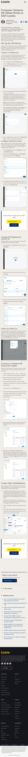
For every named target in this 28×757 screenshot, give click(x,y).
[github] (7, 663)
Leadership (17, 711)
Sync (16, 677)
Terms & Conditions (4, 744)
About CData (17, 702)
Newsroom (17, 707)
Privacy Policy (14, 744)
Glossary (3, 737)
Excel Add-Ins (4, 690)
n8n (15, 735)
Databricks (17, 728)
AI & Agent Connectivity (6, 707)
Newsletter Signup (5, 735)
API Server (3, 686)
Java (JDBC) (3, 679)
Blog (2, 730)
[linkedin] (2, 663)
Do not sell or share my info (14, 755)
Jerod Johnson (10, 20)
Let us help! (14, 225)
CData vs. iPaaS (4, 711)
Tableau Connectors (5, 694)
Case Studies (4, 728)
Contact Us (17, 718)
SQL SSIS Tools (18, 681)
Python (2, 683)
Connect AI (17, 679)
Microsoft (17, 732)
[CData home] (6, 2)
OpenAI (16, 737)
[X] (5, 663)
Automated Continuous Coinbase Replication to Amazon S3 (13, 612)
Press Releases (18, 705)
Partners (16, 713)
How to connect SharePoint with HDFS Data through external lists (14, 599)
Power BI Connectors (5, 692)
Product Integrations (5, 705)
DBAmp (16, 683)
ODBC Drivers (4, 677)
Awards (16, 709)
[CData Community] (10, 663)
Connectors (3, 702)
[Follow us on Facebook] (21, 22)
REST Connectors (4, 688)
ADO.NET (3, 681)
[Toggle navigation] (25, 2)
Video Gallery (4, 739)
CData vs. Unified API (5, 713)
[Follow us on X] (23, 22)
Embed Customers (5, 709)
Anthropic (17, 726)
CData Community (5, 726)
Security (22, 744)
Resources (3, 732)
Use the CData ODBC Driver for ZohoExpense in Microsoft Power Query (14, 616)
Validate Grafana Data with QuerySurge (15, 630)
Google (16, 730)
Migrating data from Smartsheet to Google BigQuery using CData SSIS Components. (13, 626)
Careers (16, 716)
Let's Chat (5, 668)
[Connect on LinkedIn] (26, 22)
